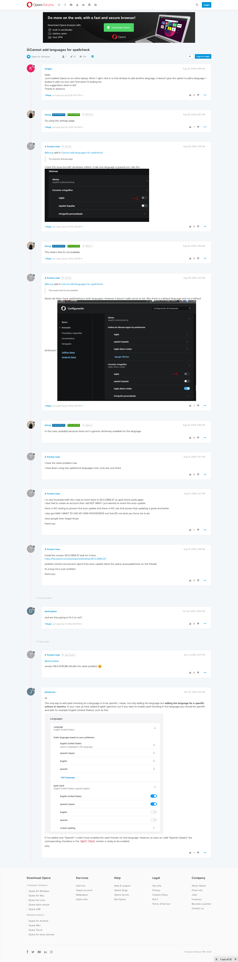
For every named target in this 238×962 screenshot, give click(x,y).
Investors (197, 899)
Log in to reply (203, 56)
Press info (197, 890)
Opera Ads (82, 899)
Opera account (84, 890)
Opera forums (121, 894)
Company (198, 878)
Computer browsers (37, 885)
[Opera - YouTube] (39, 952)
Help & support (122, 885)
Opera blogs (121, 890)
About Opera (199, 885)
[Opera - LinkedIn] (45, 952)
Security (156, 885)
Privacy (156, 890)
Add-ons (80, 885)
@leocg (68, 146)
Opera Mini (34, 925)
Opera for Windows (40, 56)
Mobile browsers (35, 915)
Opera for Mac (36, 895)
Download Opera (121, 27)
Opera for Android (38, 921)
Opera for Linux (36, 900)
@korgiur (89, 114)
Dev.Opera (120, 899)
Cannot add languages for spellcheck (82, 152)
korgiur (48, 68)
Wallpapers (82, 894)
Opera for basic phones (41, 934)
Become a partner (201, 904)
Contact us (198, 908)
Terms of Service (161, 904)
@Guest (88, 246)
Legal (156, 878)
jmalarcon (50, 692)
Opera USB (34, 909)
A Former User (52, 146)
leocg (48, 114)
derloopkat (51, 611)
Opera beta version (39, 904)
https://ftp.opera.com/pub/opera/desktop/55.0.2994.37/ (75, 558)
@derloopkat (70, 655)
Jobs (194, 894)
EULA (155, 899)
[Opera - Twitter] (33, 952)
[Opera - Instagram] (51, 952)
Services (82, 878)
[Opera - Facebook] (27, 952)
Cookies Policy (160, 894)
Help (117, 878)
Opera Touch (35, 930)
